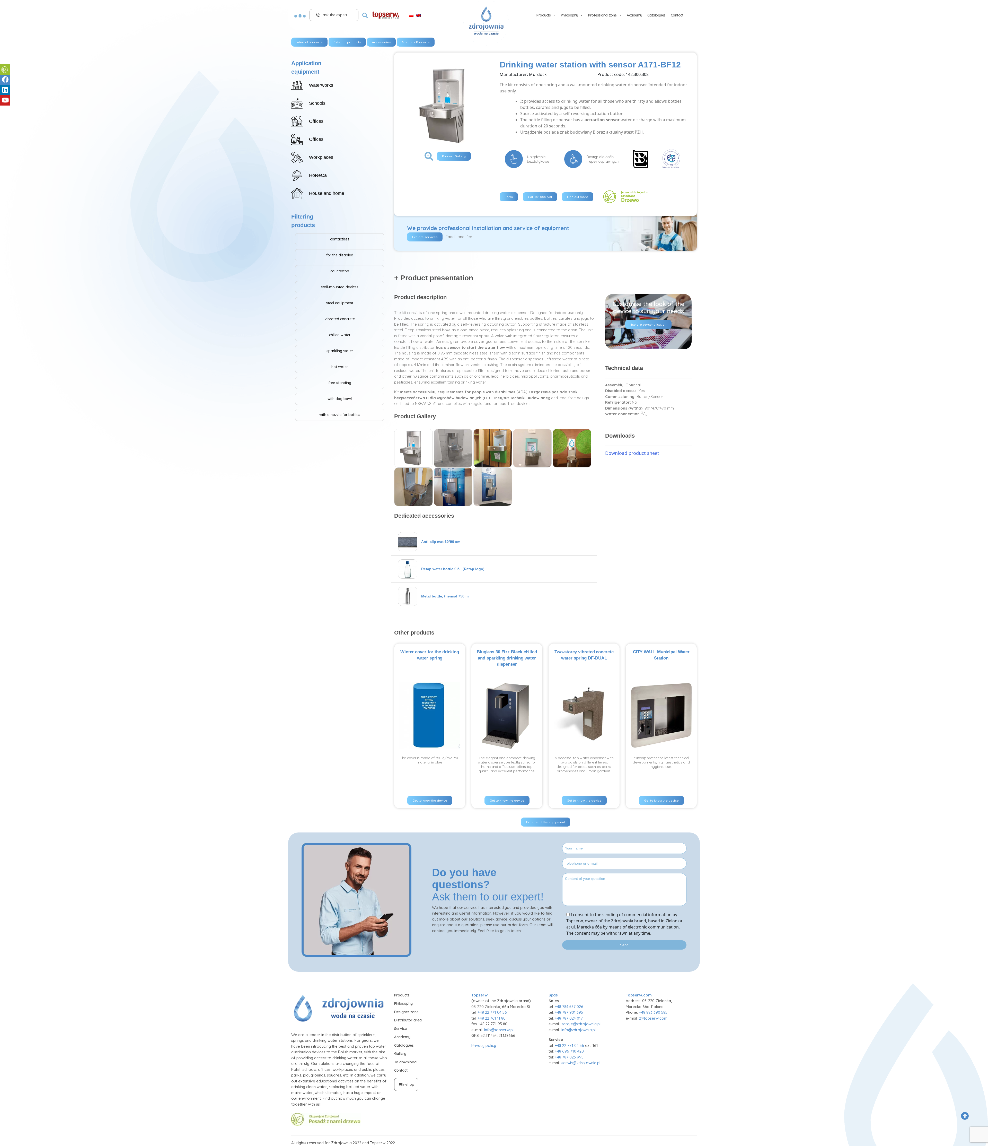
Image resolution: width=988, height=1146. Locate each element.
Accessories (381, 42)
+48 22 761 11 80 (492, 1018)
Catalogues (656, 15)
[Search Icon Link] (365, 15)
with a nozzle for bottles (339, 414)
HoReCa (318, 175)
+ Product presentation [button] (433, 278)
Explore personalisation (648, 324)
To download (405, 1062)
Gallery (400, 1053)
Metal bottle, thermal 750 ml (445, 596)
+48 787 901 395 (569, 1012)
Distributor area (408, 1020)
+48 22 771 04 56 (492, 1012)
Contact (677, 15)
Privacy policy (483, 1045)
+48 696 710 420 (569, 1051)
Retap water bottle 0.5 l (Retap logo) (452, 569)
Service (400, 1028)
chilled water (339, 335)
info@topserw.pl (499, 1029)
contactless (339, 239)
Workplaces (321, 157)
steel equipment (339, 303)
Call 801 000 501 (540, 197)
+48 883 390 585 (653, 1012)
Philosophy (569, 15)
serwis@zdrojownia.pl (580, 1062)
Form (509, 197)
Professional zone (602, 15)
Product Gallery (454, 156)
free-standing (339, 382)
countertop (339, 271)
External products (347, 42)
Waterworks (321, 85)
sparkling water (340, 351)
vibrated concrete (340, 319)
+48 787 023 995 (569, 1057)
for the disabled (339, 255)
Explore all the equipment (545, 822)
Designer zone (406, 1012)
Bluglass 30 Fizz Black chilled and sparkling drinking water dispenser (507, 658)
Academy (634, 15)
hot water (339, 366)
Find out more (577, 197)
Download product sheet (632, 453)
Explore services (424, 237)
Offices (316, 121)
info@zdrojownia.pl (578, 1029)
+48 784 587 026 (569, 1006)
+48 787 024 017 (569, 1018)
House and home (326, 193)
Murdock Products (415, 42)
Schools (317, 103)
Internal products (309, 42)
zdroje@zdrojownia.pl (581, 1023)
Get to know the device (429, 800)
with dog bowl (340, 398)
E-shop (408, 1084)
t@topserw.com (653, 1018)
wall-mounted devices (339, 287)
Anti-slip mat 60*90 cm (440, 542)
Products (543, 15)
